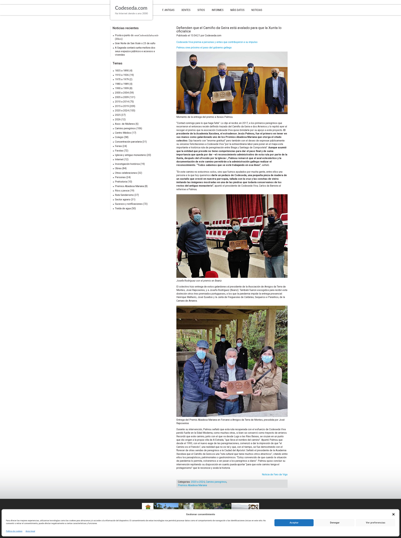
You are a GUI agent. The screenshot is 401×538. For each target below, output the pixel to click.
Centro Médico (123, 132)
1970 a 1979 (122, 79)
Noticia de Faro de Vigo (275, 474)
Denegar (335, 522)
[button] (393, 514)
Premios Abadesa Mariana (192, 485)
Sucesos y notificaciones (129, 203)
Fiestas (119, 150)
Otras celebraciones (126, 172)
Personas (120, 177)
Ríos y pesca (122, 190)
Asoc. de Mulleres (125, 123)
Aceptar (294, 522)
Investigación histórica (127, 163)
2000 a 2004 (122, 92)
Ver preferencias (375, 522)
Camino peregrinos (216, 481)
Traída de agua (123, 208)
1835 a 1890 (122, 70)
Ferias (118, 146)
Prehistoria (121, 181)
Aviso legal (30, 531)
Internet (119, 159)
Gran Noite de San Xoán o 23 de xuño (135, 43)
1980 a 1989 (122, 83)
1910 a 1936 (122, 74)
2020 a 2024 (198, 481)
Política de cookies (14, 531)
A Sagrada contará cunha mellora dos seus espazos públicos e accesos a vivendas (135, 51)
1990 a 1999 (122, 88)
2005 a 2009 (122, 97)
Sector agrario (122, 199)
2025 (118, 114)
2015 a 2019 (122, 106)
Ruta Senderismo (124, 194)
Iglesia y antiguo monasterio (130, 155)
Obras (118, 168)
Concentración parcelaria (128, 141)
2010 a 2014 (122, 101)
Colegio (119, 137)
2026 (118, 119)
